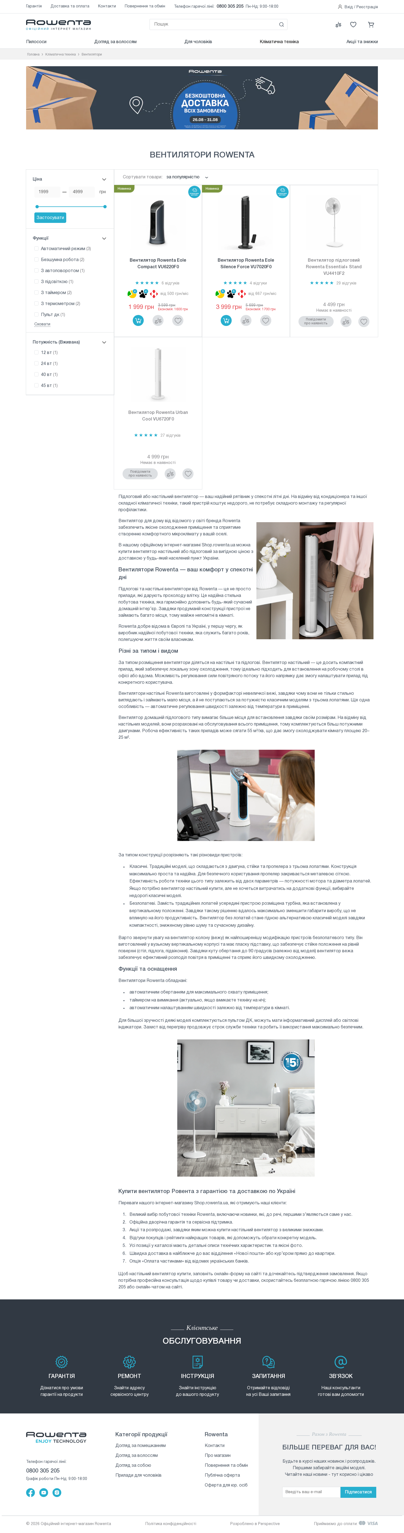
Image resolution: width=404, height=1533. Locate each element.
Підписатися (358, 1492)
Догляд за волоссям (115, 42)
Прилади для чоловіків (138, 1475)
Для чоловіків (198, 42)
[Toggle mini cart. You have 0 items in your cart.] (371, 24)
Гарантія (34, 6)
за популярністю (183, 177)
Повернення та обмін (145, 6)
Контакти (107, 6)
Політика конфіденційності (170, 1524)
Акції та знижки (362, 42)
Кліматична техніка (279, 42)
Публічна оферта (222, 1475)
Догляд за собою (133, 1466)
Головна (33, 54)
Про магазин (218, 1456)
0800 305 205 (230, 7)
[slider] (37, 206)
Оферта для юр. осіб (226, 1485)
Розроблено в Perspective (255, 1524)
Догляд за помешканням (140, 1446)
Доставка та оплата (70, 6)
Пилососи (36, 42)
